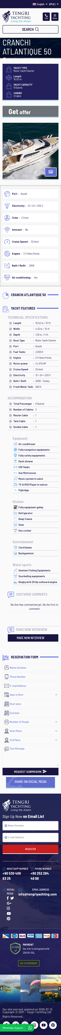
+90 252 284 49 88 (39, 875)
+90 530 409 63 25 (12, 875)
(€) (54, 4)
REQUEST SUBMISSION (28, 771)
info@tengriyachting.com (37, 894)
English (41, 4)
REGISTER (30, 849)
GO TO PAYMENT (28, 963)
